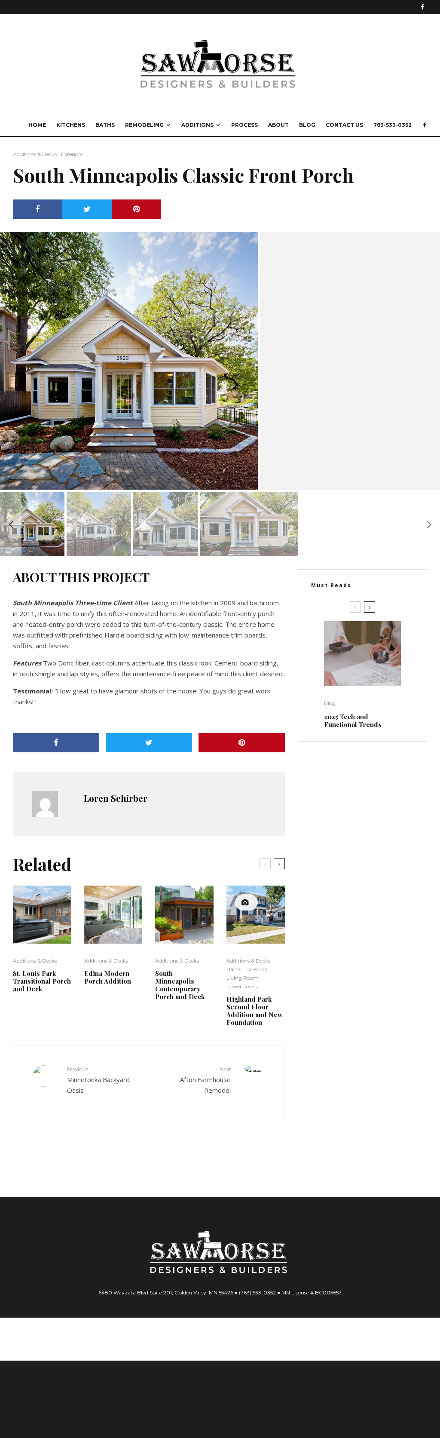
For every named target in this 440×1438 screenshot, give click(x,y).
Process (244, 125)
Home (37, 125)
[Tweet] (87, 209)
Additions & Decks (35, 154)
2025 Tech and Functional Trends (353, 720)
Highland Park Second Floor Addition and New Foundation (254, 1010)
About (278, 125)
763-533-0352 (392, 125)
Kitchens (70, 125)
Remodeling (144, 125)
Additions (197, 125)
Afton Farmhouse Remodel (205, 1080)
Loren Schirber (115, 798)
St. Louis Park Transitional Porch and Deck (42, 981)
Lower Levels (242, 986)
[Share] (37, 209)
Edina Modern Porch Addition (107, 977)
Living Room (242, 978)
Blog (307, 125)
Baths (105, 125)
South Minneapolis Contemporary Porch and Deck (180, 984)
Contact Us (344, 125)
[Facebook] (422, 7)
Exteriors (71, 154)
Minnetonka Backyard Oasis (98, 1080)
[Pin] (136, 209)
